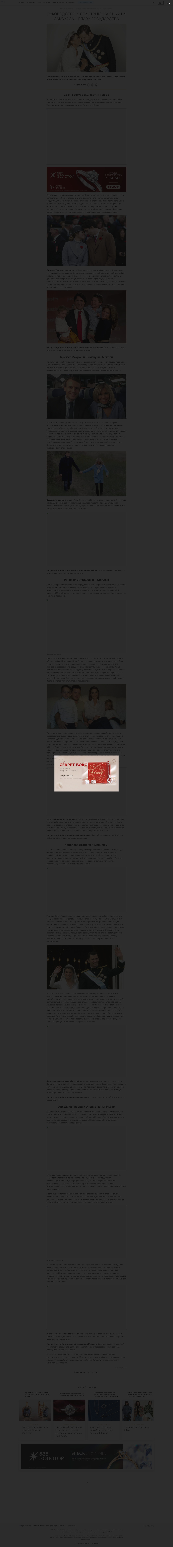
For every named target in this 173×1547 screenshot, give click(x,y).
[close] (169, 3)
